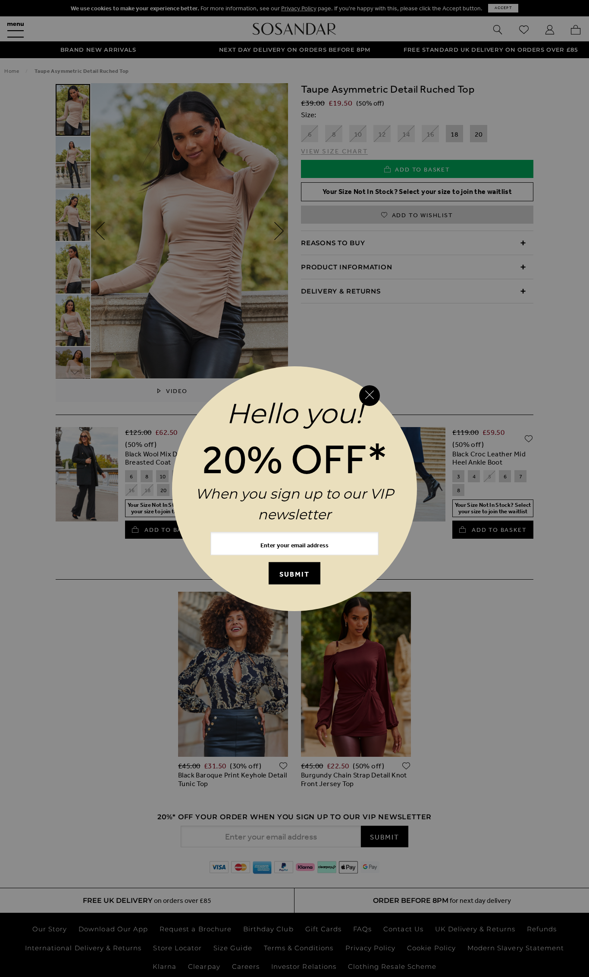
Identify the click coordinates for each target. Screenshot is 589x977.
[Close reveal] (369, 395)
